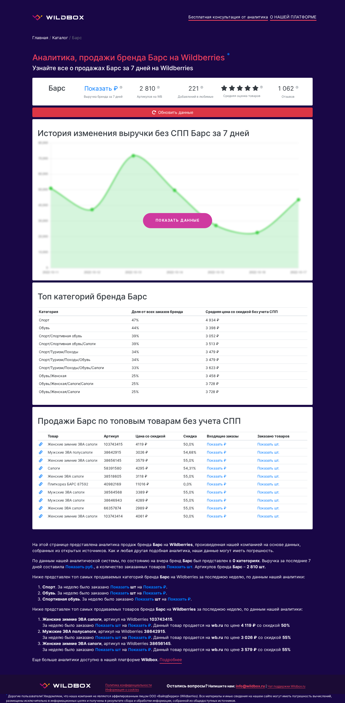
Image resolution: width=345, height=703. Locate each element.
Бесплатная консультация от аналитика (228, 16)
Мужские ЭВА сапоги (66, 492)
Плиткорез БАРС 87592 (68, 484)
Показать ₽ (102, 88)
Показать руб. (79, 566)
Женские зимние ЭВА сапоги (72, 444)
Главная (40, 37)
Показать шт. (268, 444)
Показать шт (108, 625)
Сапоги (54, 468)
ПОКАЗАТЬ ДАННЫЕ (178, 220)
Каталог (60, 37)
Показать (119, 586)
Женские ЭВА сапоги (66, 476)
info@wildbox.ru (250, 686)
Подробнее (171, 659)
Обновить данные (175, 112)
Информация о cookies (122, 689)
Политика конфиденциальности (128, 685)
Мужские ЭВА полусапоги (70, 452)
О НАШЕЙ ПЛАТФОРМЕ (293, 16)
